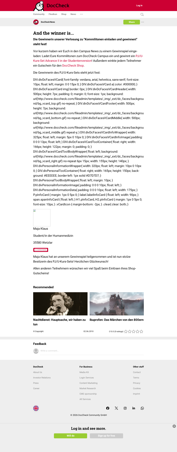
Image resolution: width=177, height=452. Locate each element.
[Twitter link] (116, 408)
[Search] (141, 14)
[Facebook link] (107, 408)
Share (132, 22)
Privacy (136, 383)
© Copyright (38, 331)
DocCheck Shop (73, 65)
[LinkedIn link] (133, 408)
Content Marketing (88, 383)
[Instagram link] (125, 408)
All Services (85, 399)
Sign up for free (106, 435)
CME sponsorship (88, 393)
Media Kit (84, 372)
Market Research (88, 388)
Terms (136, 377)
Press (36, 383)
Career (36, 388)
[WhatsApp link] (142, 408)
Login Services (87, 377)
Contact (137, 372)
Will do (70, 435)
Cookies (137, 388)
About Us (37, 372)
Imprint (136, 393)
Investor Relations (42, 377)
